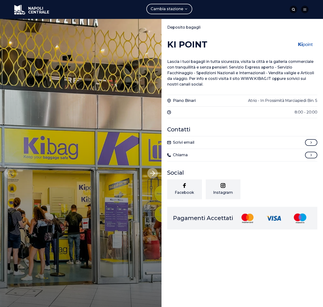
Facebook (184, 192)
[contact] (311, 142)
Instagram (223, 192)
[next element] (152, 173)
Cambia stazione (167, 9)
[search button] (293, 9)
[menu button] (305, 9)
